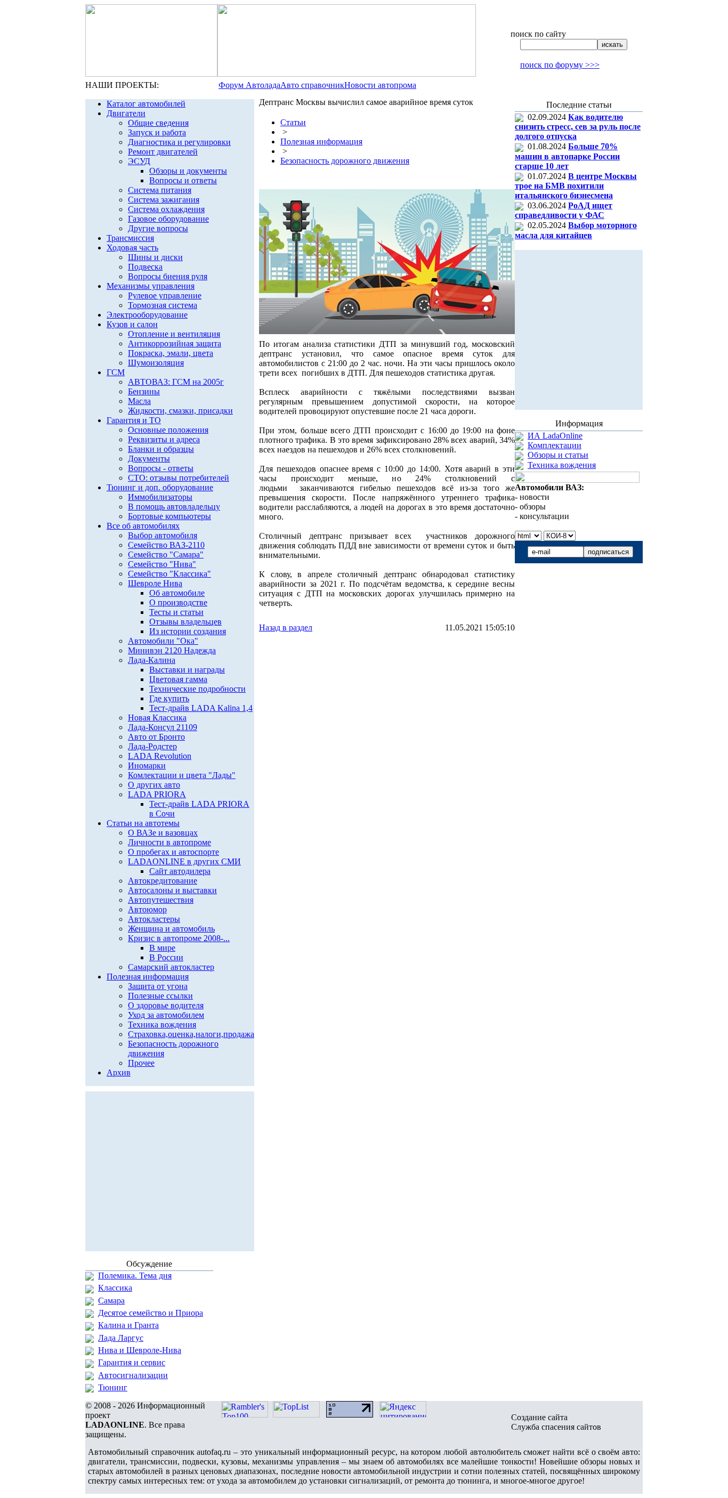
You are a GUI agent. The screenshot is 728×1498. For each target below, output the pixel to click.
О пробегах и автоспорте (173, 851)
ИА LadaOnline (555, 435)
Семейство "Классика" (169, 573)
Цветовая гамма (178, 679)
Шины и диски (155, 257)
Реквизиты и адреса (164, 439)
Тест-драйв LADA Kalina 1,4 (201, 707)
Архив (119, 1072)
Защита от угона (158, 986)
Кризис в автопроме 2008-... (179, 938)
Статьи (293, 122)
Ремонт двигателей (163, 151)
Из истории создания (187, 631)
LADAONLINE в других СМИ (184, 861)
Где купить (169, 698)
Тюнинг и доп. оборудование (160, 487)
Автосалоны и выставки (172, 890)
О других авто (154, 784)
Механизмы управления (151, 285)
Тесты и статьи (176, 612)
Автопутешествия (160, 899)
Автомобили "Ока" (163, 640)
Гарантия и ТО (134, 420)
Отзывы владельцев (185, 621)
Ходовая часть (132, 247)
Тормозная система (162, 305)
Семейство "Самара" (166, 554)
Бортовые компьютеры (169, 516)
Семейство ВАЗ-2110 (166, 544)
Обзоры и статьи (558, 454)
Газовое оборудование (168, 218)
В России (166, 957)
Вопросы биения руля (167, 276)
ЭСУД (139, 161)
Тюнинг (112, 1387)
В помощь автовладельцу (174, 506)
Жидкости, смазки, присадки (180, 410)
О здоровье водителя (166, 1005)
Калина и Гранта (128, 1325)
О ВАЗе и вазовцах (163, 832)
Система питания (159, 190)
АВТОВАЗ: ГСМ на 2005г (176, 381)
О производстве (178, 602)
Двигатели (126, 113)
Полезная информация (148, 976)
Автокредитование (162, 880)
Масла (139, 401)
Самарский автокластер (171, 966)
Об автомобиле (177, 592)
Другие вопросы (158, 228)
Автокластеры (154, 919)
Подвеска (145, 266)
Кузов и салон (132, 324)
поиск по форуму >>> (560, 64)
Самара (111, 1300)
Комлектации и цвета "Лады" (182, 775)
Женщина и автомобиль (171, 928)
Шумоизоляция (156, 362)
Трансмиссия (130, 237)
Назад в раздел (285, 627)
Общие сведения (158, 122)
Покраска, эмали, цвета (170, 353)
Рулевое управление (164, 295)
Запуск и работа (157, 132)
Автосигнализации (133, 1375)
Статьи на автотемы (143, 823)
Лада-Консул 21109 (162, 727)
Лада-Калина (151, 660)
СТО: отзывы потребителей (178, 477)
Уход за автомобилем (166, 1014)
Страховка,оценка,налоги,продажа (191, 1034)
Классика (115, 1287)
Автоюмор (147, 909)
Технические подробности (197, 688)
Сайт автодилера (180, 871)
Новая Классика (157, 717)
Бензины (144, 391)
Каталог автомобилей (146, 103)
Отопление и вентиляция (174, 333)
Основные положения (168, 429)
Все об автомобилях (143, 525)
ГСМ (116, 372)
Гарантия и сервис (131, 1362)
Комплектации (554, 445)
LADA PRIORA (157, 794)
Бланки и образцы (161, 449)
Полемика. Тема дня (135, 1275)
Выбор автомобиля (162, 535)
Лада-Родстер (152, 746)
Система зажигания (163, 199)
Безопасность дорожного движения (344, 160)
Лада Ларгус (120, 1337)
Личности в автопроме (169, 842)
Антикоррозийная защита (174, 343)
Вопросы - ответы (160, 468)
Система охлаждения (166, 209)
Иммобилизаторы (160, 496)
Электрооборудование (147, 314)
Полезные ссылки (160, 995)
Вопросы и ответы (183, 180)
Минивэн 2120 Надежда (172, 650)
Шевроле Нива (155, 583)
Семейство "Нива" (162, 564)
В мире (162, 947)
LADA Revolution (159, 755)
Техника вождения (162, 1024)
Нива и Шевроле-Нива (139, 1350)
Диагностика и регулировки (179, 142)
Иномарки (147, 765)
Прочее (141, 1062)
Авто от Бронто (156, 736)
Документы (149, 458)
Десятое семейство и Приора (150, 1312)
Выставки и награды (187, 669)
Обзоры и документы (188, 170)
